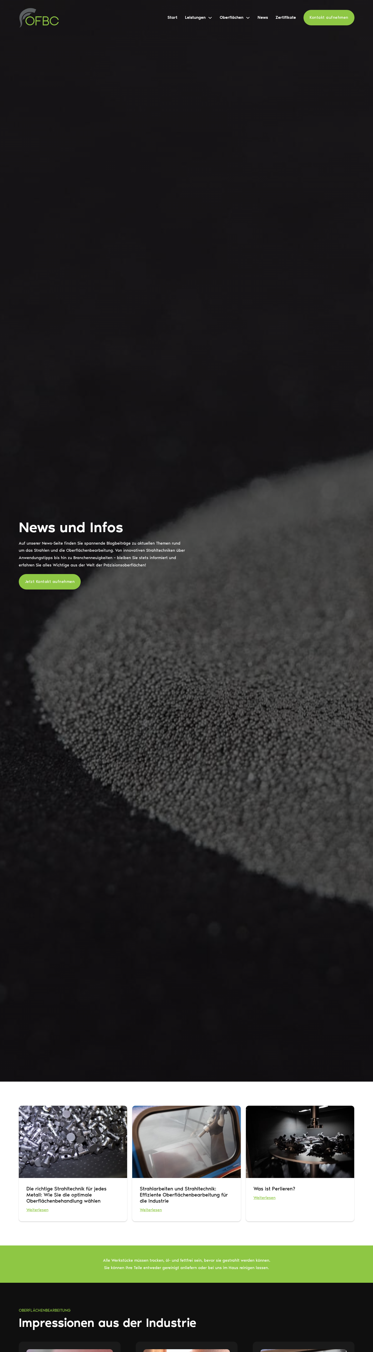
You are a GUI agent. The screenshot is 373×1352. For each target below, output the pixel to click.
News (263, 17)
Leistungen (195, 17)
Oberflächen (231, 17)
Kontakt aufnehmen (329, 17)
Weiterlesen (37, 1209)
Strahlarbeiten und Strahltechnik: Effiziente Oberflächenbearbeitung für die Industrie (184, 1195)
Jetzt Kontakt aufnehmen (50, 581)
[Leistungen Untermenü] (210, 18)
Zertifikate (286, 17)
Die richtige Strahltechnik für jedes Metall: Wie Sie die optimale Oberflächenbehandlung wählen (66, 1195)
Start (172, 17)
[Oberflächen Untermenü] (248, 18)
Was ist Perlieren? (274, 1189)
